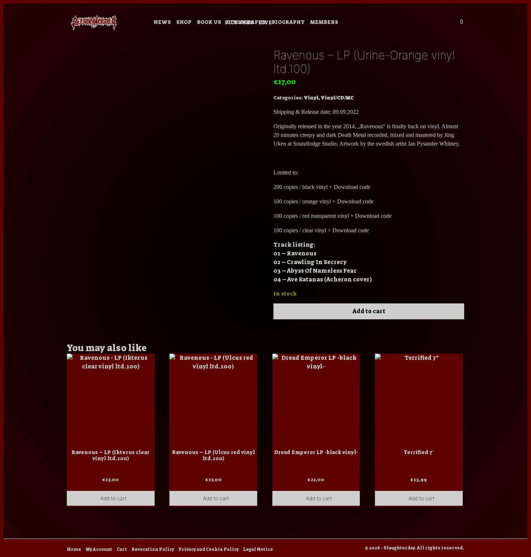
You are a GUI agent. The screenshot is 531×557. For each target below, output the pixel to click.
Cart (122, 549)
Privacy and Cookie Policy (208, 549)
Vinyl (311, 98)
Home (74, 549)
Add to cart (369, 311)
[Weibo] (404, 23)
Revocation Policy (152, 549)
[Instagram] (375, 23)
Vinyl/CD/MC (337, 98)
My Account (99, 549)
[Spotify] (414, 23)
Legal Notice (258, 549)
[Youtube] (395, 23)
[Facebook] (385, 23)
